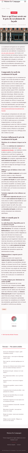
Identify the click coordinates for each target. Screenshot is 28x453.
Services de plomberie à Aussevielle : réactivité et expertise (13, 405)
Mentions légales (11, 444)
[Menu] (25, 1)
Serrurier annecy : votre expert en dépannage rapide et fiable (13, 357)
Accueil (3, 8)
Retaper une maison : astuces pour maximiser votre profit (13, 415)
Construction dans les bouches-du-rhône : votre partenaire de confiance (13, 390)
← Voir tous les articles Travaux (9, 334)
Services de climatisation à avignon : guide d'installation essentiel (12, 352)
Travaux (8, 8)
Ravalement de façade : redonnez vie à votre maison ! (13, 371)
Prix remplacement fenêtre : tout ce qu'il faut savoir (13, 376)
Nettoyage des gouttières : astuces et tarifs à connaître (13, 386)
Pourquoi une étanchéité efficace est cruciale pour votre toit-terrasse (13, 395)
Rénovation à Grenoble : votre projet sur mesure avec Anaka (12, 410)
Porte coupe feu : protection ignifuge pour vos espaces (13, 362)
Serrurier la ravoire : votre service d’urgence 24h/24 (13, 381)
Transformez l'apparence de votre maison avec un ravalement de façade (13, 400)
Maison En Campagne (10, 1)
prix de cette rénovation (8, 53)
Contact (19, 444)
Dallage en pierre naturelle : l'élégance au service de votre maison (12, 419)
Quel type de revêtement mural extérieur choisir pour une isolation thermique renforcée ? (14, 366)
